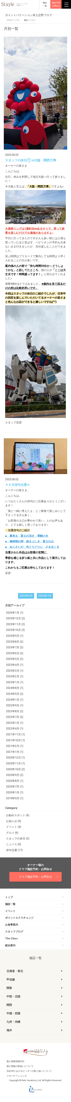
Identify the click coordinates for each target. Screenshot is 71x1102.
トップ (9, 897)
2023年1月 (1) (14, 722)
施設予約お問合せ (56, 4)
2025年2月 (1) (14, 676)
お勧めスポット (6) (17, 815)
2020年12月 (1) (15, 757)
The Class (11, 938)
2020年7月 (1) (14, 786)
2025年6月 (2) (14, 653)
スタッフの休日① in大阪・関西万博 (30, 160)
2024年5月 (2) (14, 693)
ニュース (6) (13, 844)
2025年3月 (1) (14, 670)
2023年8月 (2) (14, 711)
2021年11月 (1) (15, 734)
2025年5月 (26, 595)
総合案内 (10, 945)
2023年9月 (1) (14, 705)
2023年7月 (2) (14, 717)
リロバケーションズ (17, 1076)
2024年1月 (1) (14, 699)
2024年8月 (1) (14, 688)
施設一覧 (10, 904)
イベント (10, 911)
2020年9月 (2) (14, 775)
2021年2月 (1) (14, 746)
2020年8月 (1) (14, 781)
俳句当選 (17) (14, 850)
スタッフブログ (14, 931)
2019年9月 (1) (14, 798)
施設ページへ (29, 20)
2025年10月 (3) (15, 630)
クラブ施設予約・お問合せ (35, 876)
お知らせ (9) (13, 821)
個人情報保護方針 (15, 1061)
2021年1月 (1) (14, 751)
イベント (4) (13, 826)
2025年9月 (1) (14, 635)
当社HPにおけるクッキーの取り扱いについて (29, 1071)
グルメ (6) (12, 832)
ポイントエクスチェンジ (19, 917)
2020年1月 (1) (14, 792)
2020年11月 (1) (15, 763)
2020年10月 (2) (15, 769)
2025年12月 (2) (15, 618)
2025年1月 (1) (14, 682)
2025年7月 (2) (14, 647)
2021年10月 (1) (15, 740)
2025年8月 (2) (14, 641)
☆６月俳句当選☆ (17, 484)
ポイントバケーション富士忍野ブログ (28, 15)
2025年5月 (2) (14, 659)
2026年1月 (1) (14, 612)
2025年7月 (45, 595)
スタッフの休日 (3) (17, 838)
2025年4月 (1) (14, 664)
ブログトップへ (13, 20)
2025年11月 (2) (15, 624)
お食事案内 (11, 924)
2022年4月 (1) (14, 728)
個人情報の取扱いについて (20, 1066)
